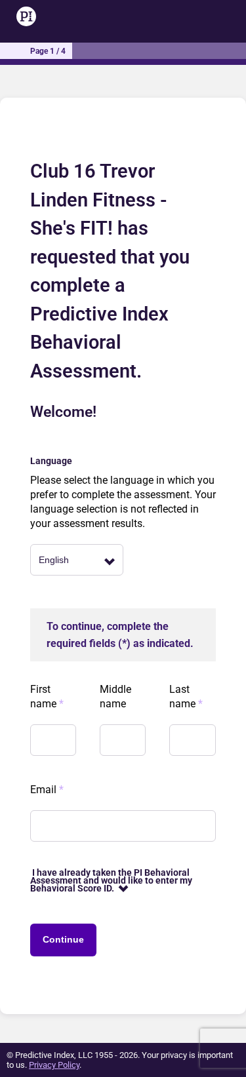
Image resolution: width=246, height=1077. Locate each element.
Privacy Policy (54, 1065)
